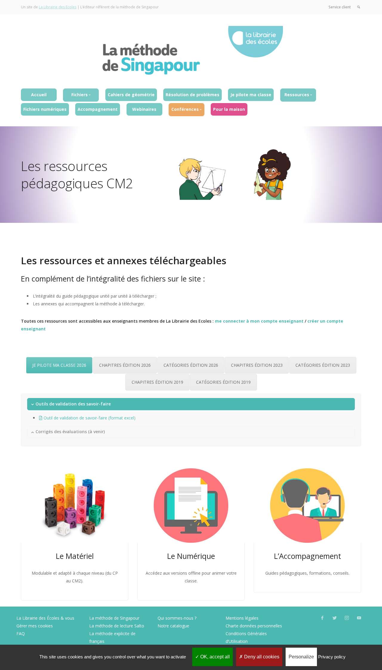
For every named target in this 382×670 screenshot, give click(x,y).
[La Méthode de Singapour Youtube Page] (359, 618)
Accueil (39, 94)
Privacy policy (332, 656)
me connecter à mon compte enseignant (259, 321)
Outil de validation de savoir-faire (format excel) (88, 418)
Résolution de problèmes (192, 94)
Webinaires (144, 109)
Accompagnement (98, 109)
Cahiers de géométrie (131, 94)
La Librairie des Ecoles (57, 7)
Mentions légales (242, 618)
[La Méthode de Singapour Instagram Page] (346, 618)
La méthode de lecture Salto (116, 626)
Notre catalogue (173, 626)
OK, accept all (214, 656)
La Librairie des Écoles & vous (45, 618)
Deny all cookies (261, 656)
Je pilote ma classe (250, 94)
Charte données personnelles (254, 626)
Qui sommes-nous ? (177, 618)
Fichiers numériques (45, 109)
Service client (340, 7)
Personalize (301, 656)
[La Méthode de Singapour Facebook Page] (322, 618)
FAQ (20, 633)
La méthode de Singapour (114, 618)
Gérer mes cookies (34, 626)
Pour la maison (229, 109)
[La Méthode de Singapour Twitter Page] (334, 618)
